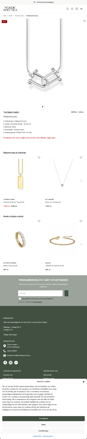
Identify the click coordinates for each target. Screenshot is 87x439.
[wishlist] (72, 8)
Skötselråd (48, 375)
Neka (43, 425)
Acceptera (43, 418)
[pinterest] (16, 362)
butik (10, 15)
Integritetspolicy (48, 436)
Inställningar (43, 431)
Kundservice (7, 375)
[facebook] (5, 362)
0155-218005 (12, 351)
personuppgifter (38, 302)
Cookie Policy (37, 436)
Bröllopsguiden (49, 378)
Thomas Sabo (19, 15)
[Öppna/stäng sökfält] (67, 8)
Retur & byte (8, 378)
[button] (83, 382)
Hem (5, 15)
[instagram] (10, 362)
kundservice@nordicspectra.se (18, 355)
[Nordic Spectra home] (10, 9)
